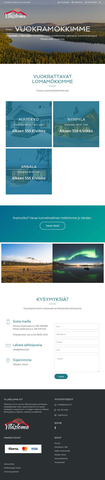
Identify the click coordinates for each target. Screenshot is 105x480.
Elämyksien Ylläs (23, 29)
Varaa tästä (52, 225)
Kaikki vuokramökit (43, 29)
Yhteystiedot (11, 36)
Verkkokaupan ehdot (12, 468)
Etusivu (9, 29)
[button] (4, 263)
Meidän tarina (61, 29)
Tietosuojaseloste (11, 471)
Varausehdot (9, 464)
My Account (26, 36)
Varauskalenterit (78, 29)
